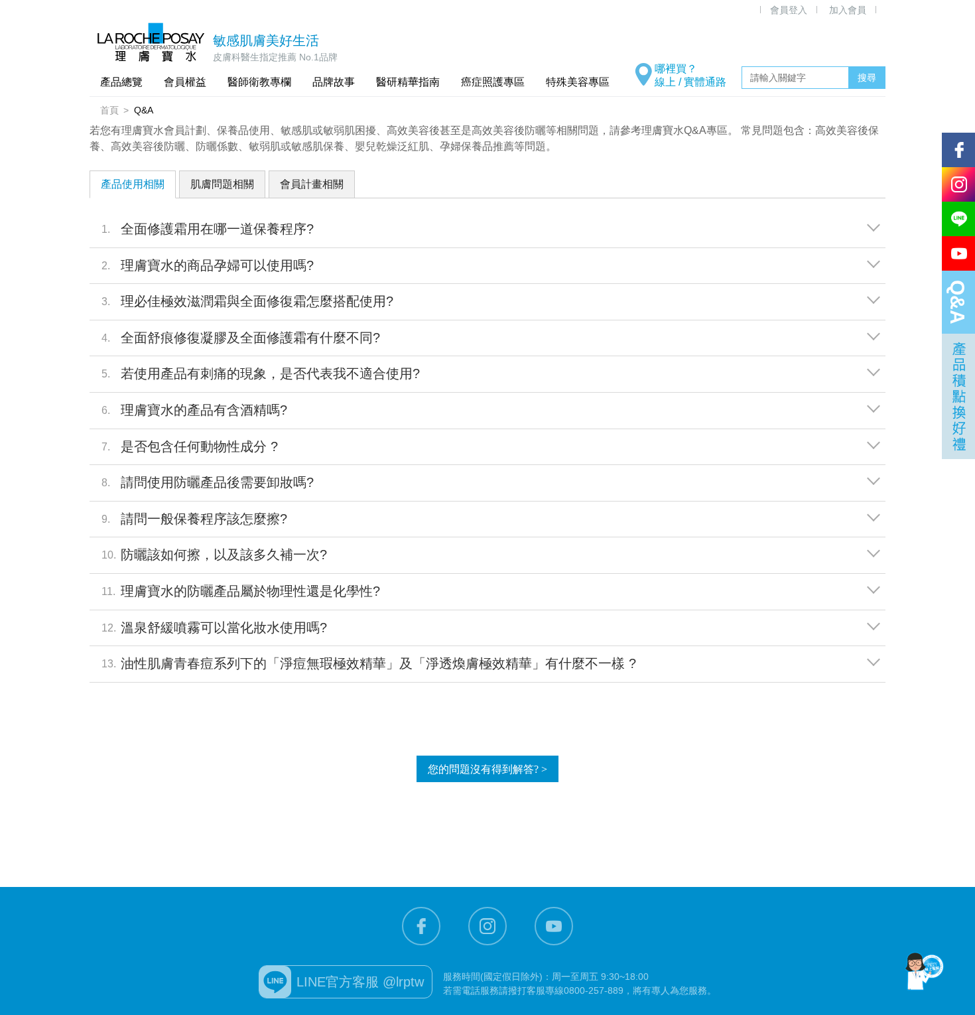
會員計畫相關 (312, 184)
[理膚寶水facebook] (421, 926)
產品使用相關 (132, 184)
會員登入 (788, 10)
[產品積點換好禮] (958, 396)
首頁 (109, 110)
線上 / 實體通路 (690, 82)
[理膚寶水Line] (958, 219)
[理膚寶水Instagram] (487, 926)
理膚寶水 (151, 42)
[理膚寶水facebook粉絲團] (958, 150)
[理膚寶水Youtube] (554, 926)
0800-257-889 (593, 990)
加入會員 (847, 10)
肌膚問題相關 (222, 184)
